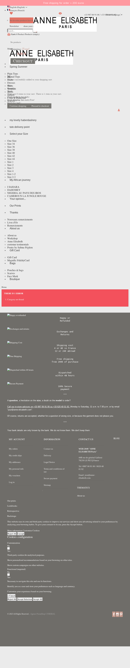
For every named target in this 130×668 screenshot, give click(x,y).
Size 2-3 (11, 177)
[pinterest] (121, 614)
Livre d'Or (12, 222)
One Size (11, 140)
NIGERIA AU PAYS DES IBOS (24, 192)
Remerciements (15, 225)
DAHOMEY (13, 189)
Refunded (65, 321)
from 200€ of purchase (65, 362)
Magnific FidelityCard (18, 260)
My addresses (14, 462)
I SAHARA (13, 186)
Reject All (12, 533)
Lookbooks (12, 505)
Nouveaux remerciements (20, 219)
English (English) (17, 7)
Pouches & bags (15, 270)
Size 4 (10, 171)
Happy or (65, 318)
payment (65, 389)
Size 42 (11, 155)
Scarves (11, 273)
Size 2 (10, 164)
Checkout (23, 61)
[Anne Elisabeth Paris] (65, 26)
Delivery (47, 455)
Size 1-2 (11, 174)
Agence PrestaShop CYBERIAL (42, 614)
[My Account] (119, 110)
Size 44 (11, 158)
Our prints (11, 500)
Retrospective (13, 510)
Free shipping (65, 359)
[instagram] (117, 614)
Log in (12, 482)
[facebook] (113, 614)
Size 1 (10, 161)
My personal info (16, 469)
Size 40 (11, 152)
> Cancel (11, 595)
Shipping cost (65, 345)
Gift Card (12, 257)
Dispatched (65, 372)
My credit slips (15, 455)
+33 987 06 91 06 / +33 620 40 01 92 (100, 14)
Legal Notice (49, 462)
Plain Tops (12, 73)
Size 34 (11, 143)
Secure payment (50, 478)
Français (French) (17, 10)
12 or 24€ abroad (65, 351)
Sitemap (47, 485)
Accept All (37, 599)
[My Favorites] (11, 14)
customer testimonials (18, 244)
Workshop (12, 238)
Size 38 (11, 149)
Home (4, 287)
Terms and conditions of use (54, 470)
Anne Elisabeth (15, 241)
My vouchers (14, 475)
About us (11, 235)
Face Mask (12, 276)
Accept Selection (24, 599)
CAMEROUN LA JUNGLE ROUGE (26, 195)
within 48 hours (65, 375)
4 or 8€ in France (65, 348)
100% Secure (65, 386)
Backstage (11, 516)
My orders (13, 449)
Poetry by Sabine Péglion (20, 247)
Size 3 (10, 168)
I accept (20, 533)
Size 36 (11, 146)
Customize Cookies (31, 530)
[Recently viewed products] (60, 14)
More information (15, 530)
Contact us (48, 449)
